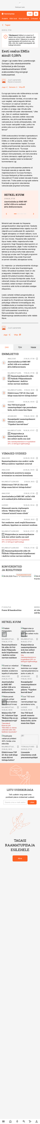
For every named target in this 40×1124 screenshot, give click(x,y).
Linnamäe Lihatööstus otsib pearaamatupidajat (29, 755)
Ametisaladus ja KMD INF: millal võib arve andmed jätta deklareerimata (15, 204)
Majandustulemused (16, 373)
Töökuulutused (27, 747)
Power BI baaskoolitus (11, 610)
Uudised (11, 402)
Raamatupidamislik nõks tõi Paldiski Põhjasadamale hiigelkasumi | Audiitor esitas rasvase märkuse (18, 553)
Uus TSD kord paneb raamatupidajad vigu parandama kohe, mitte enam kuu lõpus (22, 407)
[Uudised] (10, 1121)
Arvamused (12, 416)
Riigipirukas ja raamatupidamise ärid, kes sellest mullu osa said (19, 436)
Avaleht (5, 18)
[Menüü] (3, 1121)
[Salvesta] (37, 358)
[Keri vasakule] (6, 214)
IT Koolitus (6, 607)
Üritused (34, 18)
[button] (15, 802)
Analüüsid (12, 359)
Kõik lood (13, 18)
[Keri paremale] (33, 214)
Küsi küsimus (24, 18)
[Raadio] (17, 1121)
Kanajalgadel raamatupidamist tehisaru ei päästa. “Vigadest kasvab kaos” (21, 421)
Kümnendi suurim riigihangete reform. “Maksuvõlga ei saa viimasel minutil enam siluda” (15, 510)
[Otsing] (24, 1121)
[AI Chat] (30, 1121)
